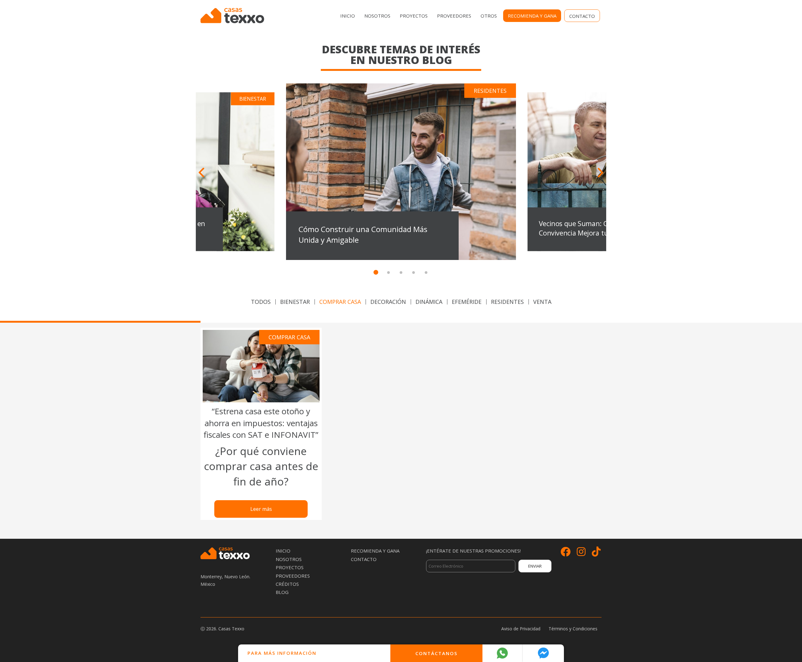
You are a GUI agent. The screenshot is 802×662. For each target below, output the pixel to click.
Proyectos (414, 16)
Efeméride (467, 301)
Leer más (261, 509)
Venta (542, 301)
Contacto (582, 16)
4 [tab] (413, 273)
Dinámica (428, 301)
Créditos (287, 584)
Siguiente (600, 172)
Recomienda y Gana (532, 16)
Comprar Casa (340, 301)
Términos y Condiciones (573, 629)
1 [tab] (376, 273)
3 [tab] (401, 273)
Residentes (507, 301)
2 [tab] (388, 273)
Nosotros (377, 16)
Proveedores (454, 16)
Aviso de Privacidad (520, 629)
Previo (201, 172)
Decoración (388, 301)
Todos (261, 301)
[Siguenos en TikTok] (596, 553)
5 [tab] (426, 273)
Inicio (347, 16)
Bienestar (295, 301)
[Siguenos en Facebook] (565, 553)
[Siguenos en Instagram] (581, 553)
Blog (282, 592)
